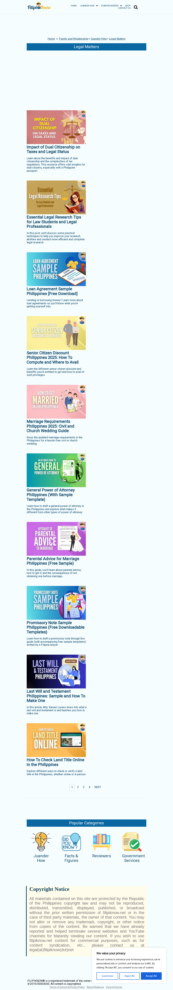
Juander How (87, 6)
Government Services (133, 858)
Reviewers (101, 856)
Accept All (151, 976)
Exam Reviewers (109, 6)
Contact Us (124, 8)
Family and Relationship (73, 38)
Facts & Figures (71, 858)
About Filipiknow (95, 987)
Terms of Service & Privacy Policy (67, 987)
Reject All (129, 976)
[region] (129, 965)
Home (74, 6)
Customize (107, 976)
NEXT (97, 787)
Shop (127, 6)
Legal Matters (117, 38)
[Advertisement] (86, 79)
